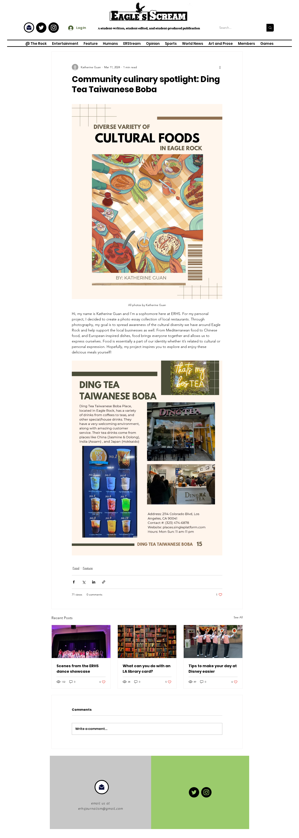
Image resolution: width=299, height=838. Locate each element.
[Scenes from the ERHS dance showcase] (81, 641)
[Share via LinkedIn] (94, 582)
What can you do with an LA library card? (146, 668)
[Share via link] (104, 582)
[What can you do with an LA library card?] (147, 641)
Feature (88, 568)
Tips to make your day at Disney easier (213, 668)
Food (76, 568)
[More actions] (219, 67)
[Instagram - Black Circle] (53, 27)
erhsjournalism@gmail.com (100, 809)
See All (238, 617)
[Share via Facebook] (74, 582)
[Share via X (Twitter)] (84, 582)
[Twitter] (41, 27)
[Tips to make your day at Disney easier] (213, 641)
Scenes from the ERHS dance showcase (78, 668)
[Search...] (270, 28)
